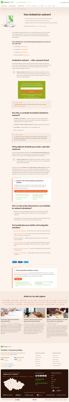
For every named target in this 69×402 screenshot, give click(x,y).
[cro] (29, 395)
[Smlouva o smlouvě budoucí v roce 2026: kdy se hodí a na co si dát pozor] (57, 313)
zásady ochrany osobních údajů (34, 97)
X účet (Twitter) (11, 365)
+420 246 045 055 (21, 2)
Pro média (61, 399)
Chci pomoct (18, 279)
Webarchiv (65, 399)
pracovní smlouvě (24, 49)
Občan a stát (53, 300)
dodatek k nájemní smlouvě (19, 106)
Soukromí (53, 399)
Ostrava (31, 376)
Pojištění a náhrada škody (29, 302)
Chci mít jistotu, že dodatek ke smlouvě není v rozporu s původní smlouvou (30, 191)
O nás (38, 5)
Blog (46, 5)
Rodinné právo (23, 300)
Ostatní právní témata (49, 304)
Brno (9, 376)
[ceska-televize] (7, 395)
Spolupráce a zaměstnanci (57, 363)
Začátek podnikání (55, 361)
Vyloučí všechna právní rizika (20, 242)
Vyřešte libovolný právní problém (21, 273)
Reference (42, 5)
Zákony (49, 5)
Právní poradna (4, 5)
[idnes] (18, 395)
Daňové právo (18, 302)
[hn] (61, 395)
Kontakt (53, 5)
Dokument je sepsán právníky (20, 230)
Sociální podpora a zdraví (51, 302)
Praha (4, 376)
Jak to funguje (33, 5)
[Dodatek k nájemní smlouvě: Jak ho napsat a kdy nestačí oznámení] (34, 313)
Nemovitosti (37, 359)
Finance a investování (9, 304)
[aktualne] (40, 395)
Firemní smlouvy (55, 359)
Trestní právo (18, 304)
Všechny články (5, 300)
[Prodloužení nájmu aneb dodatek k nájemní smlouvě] (11, 313)
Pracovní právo (14, 300)
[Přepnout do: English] (67, 2)
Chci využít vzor (31, 91)
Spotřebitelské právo (62, 300)
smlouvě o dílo (26, 55)
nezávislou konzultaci (5, 354)
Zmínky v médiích (60, 304)
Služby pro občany (12, 5)
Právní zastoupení (38, 357)
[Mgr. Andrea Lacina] (43, 375)
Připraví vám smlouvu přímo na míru (21, 248)
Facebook (11, 363)
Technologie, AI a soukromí (29, 304)
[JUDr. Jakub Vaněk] (41, 375)
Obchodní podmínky (48, 399)
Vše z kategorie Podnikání (41, 26)
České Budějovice (23, 376)
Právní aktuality (39, 304)
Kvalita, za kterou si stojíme (19, 233)
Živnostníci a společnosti (43, 300)
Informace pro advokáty (55, 387)
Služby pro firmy (21, 5)
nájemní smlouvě (23, 52)
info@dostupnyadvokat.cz (41, 383)
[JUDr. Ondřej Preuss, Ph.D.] (36, 375)
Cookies (57, 399)
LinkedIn (9, 366)
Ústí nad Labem (14, 376)
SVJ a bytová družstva (61, 302)
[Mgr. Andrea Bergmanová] (39, 375)
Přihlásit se (64, 2)
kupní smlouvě (24, 46)
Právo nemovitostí (32, 300)
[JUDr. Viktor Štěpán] (46, 375)
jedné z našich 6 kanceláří (37, 195)
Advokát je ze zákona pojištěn (20, 252)
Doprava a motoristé (40, 302)
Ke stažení (28, 5)
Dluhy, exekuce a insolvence (8, 302)
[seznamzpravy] (50, 395)
